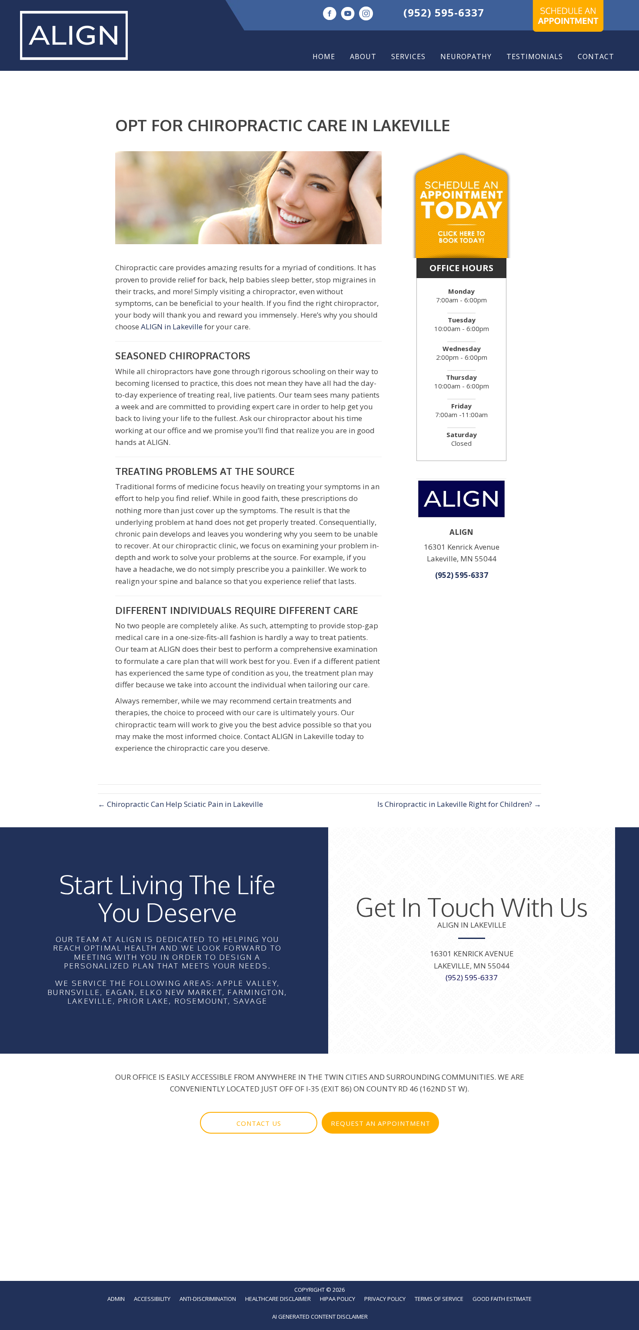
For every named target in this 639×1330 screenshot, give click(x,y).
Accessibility (152, 1299)
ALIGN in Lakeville (172, 327)
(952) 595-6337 (443, 12)
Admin (116, 1299)
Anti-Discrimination (208, 1299)
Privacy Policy (385, 1299)
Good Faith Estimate (502, 1299)
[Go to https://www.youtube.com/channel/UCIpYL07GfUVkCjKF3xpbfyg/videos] (348, 15)
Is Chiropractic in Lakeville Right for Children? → (459, 804)
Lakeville (90, 1000)
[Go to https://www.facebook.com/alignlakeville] (329, 15)
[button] (258, 1123)
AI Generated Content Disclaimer (320, 1316)
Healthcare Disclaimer (278, 1299)
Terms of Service (439, 1299)
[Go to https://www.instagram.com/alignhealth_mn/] (366, 15)
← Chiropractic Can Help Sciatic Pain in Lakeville (180, 804)
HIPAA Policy (337, 1299)
